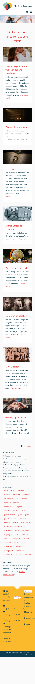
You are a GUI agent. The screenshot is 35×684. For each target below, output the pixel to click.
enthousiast (9, 507)
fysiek (15, 511)
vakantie (25, 543)
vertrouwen (21, 551)
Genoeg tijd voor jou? (16, 417)
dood (24, 498)
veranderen (8, 547)
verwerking (8, 555)
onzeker (24, 535)
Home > (27, 594)
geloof (28, 515)
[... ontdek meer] (15, 388)
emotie (16, 503)
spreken (7, 543)
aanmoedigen (10, 491)
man (17, 531)
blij (18, 498)
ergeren (20, 507)
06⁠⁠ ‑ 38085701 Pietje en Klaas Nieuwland (7, 597)
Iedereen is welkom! (7, 640)
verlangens (9, 551)
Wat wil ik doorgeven (16, 127)
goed (6, 519)
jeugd (15, 523)
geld (20, 515)
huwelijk (22, 519)
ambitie (16, 495)
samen (7, 539)
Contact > (27, 603)
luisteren (8, 531)
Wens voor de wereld (16, 268)
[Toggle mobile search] (27, 12)
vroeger (19, 555)
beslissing (8, 498)
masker (25, 531)
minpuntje (8, 535)
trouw (16, 543)
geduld (24, 511)
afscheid (22, 491)
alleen (7, 495)
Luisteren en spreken (16, 315)
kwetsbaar (25, 523)
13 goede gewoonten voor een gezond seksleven (16, 70)
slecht (26, 539)
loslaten (18, 527)
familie (7, 511)
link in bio (8, 527)
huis (14, 519)
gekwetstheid (9, 515)
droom (7, 503)
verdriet (19, 547)
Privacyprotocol (28, 654)
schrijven (17, 539)
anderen (27, 495)
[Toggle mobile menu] (31, 12)
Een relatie (10, 169)
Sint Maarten (12, 366)
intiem (7, 523)
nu (16, 535)
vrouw (28, 555)
